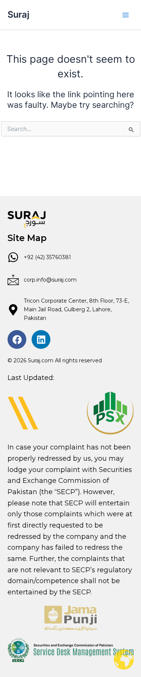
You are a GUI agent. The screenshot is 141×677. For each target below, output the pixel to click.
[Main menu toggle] (125, 15)
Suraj (18, 14)
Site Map (27, 238)
